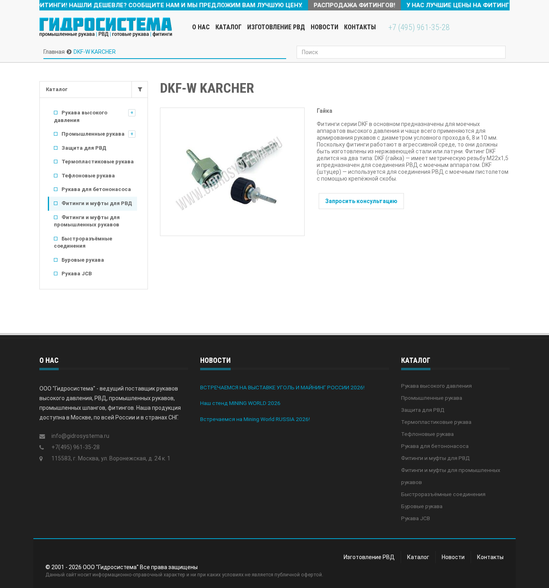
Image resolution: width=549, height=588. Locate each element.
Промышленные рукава (93, 134)
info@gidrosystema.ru (80, 436)
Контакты (360, 27)
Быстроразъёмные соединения (83, 242)
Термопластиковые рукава (97, 162)
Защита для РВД (84, 148)
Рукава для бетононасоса (96, 189)
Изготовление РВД (276, 27)
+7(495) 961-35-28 (75, 447)
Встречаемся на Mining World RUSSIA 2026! (255, 419)
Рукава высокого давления (80, 116)
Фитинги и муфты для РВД (96, 203)
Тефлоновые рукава (88, 176)
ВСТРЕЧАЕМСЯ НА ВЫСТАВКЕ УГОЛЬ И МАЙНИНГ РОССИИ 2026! (282, 387)
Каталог (57, 89)
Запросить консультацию (361, 201)
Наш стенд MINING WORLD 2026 (240, 403)
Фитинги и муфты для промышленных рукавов (87, 221)
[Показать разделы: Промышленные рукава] (131, 134)
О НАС (201, 27)
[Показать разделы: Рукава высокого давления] (131, 112)
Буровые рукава (82, 260)
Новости (324, 27)
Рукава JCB (76, 274)
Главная (54, 52)
